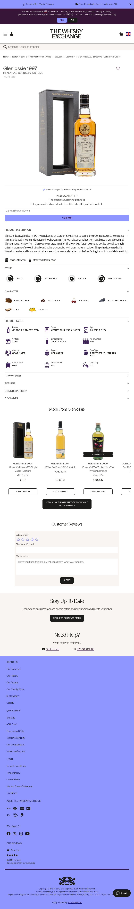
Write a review (22, 556)
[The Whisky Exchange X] (15, 834)
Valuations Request (16, 751)
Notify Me (67, 218)
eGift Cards (12, 724)
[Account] (11, 34)
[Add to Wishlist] (118, 68)
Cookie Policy (13, 779)
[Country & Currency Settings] (128, 34)
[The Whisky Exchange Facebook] (8, 834)
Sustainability (13, 696)
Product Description (18, 229)
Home (5, 57)
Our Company (13, 669)
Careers (10, 702)
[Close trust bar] (130, 4)
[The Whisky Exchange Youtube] (27, 834)
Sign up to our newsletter (67, 618)
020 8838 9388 (85, 649)
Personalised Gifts (15, 731)
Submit (67, 580)
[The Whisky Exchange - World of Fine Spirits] (66, 33)
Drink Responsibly (16, 391)
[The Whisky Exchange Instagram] (21, 834)
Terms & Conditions (16, 766)
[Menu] (5, 34)
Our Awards (12, 682)
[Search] (5, 47)
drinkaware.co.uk (75, 902)
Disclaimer (11, 398)
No (72, 20)
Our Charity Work (15, 689)
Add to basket (23, 491)
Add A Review (22, 535)
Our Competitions (15, 744)
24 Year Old (98, 330)
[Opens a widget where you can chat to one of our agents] (122, 893)
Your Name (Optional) (25, 544)
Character (11, 291)
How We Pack (13, 376)
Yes (62, 20)
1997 (15, 341)
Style (8, 268)
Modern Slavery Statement (20, 786)
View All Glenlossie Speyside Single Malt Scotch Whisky (67, 504)
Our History (12, 675)
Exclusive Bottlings (16, 737)
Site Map (11, 717)
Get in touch (52, 649)
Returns (10, 383)
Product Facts (14, 321)
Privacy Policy (13, 772)
